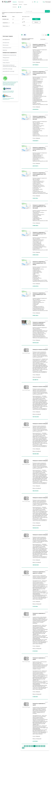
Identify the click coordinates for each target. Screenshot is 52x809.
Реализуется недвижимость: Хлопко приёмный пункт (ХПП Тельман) (39, 46)
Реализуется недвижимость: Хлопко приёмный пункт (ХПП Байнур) (39, 263)
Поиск (47, 11)
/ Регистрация (48, 1)
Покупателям (20, 1)
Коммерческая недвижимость (10, 52)
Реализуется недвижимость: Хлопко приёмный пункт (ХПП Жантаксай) (39, 207)
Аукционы (15, 1)
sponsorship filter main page (8, 71)
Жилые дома (5, 45)
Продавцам (15, 4)
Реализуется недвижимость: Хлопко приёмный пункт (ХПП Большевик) (39, 234)
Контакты (14, 7)
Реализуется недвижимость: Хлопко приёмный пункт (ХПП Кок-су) (39, 149)
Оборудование (6, 57)
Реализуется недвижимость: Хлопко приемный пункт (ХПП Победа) (39, 73)
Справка (25, 4)
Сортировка (43, 39)
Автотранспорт (6, 42)
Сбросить (36, 22)
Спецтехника (5, 60)
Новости (20, 4)
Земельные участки (7, 47)
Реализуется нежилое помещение (40, 349)
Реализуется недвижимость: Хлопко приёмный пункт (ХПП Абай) (39, 294)
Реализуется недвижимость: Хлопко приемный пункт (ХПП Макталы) (39, 118)
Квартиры (5, 50)
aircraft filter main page (7, 68)
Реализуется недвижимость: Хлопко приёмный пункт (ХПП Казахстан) (39, 174)
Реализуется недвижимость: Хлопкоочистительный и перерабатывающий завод (39, 324)
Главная (3, 10)
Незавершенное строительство (9, 55)
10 (23, 747)
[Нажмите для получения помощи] (51, 201)
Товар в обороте (6, 62)
